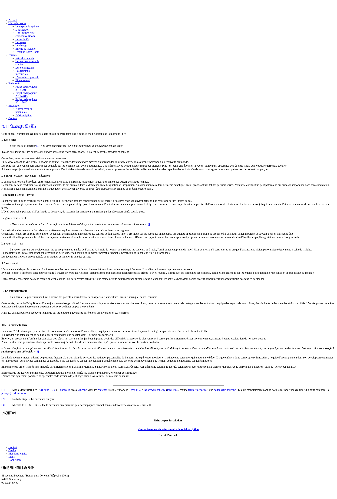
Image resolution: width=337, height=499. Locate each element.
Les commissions (24, 67)
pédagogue (220, 389)
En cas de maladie (25, 48)
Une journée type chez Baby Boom (25, 34)
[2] (148, 224)
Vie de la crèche (17, 23)
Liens (11, 456)
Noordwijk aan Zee (155, 389)
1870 (52, 389)
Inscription (14, 105)
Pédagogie (14, 83)
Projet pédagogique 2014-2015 (18, 126)
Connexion (14, 459)
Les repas (20, 42)
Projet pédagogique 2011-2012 (26, 101)
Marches (102, 389)
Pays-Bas (172, 389)
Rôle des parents (24, 58)
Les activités (22, 39)
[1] (37, 145)
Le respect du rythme (27, 26)
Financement (22, 80)
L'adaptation (22, 29)
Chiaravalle (64, 389)
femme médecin (197, 389)
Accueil (12, 20)
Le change (21, 45)
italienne (231, 389)
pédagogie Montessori (13, 393)
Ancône (82, 389)
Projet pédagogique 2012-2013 (26, 94)
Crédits (12, 450)
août (46, 389)
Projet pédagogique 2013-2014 (26, 88)
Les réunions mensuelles (22, 72)
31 (41, 389)
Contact (12, 118)
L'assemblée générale (27, 77)
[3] (37, 351)
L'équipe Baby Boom (27, 51)
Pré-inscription (23, 115)
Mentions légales (17, 453)
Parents (12, 54)
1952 (138, 389)
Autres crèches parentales (23, 110)
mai (133, 389)
